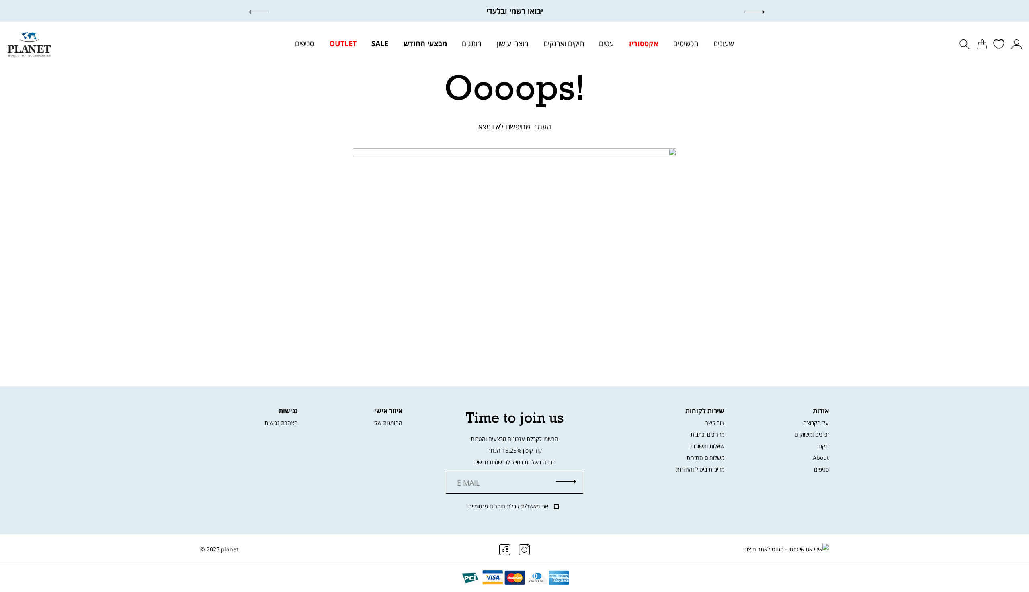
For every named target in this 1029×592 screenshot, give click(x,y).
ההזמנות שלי (387, 423)
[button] (762, 11)
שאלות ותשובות (707, 446)
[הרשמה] (566, 482)
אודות (821, 410)
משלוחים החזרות (705, 457)
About (821, 457)
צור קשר (714, 423)
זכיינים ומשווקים (812, 434)
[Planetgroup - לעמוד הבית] (29, 43)
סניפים (821, 469)
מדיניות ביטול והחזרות (700, 469)
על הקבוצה (816, 423)
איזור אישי (388, 410)
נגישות (288, 410)
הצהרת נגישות (281, 423)
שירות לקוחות (704, 410)
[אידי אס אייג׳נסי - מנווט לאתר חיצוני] (786, 549)
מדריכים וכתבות (707, 434)
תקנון (823, 446)
